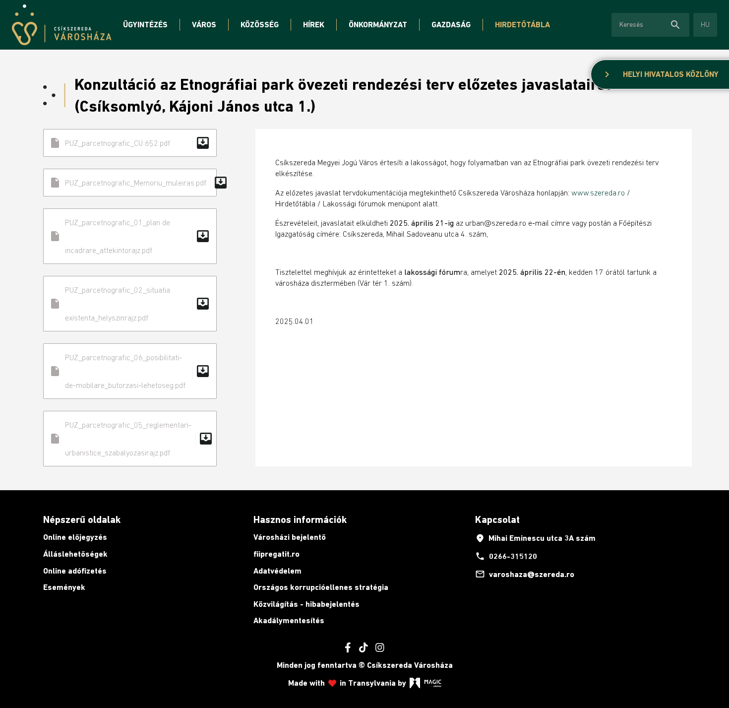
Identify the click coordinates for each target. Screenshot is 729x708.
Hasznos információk (300, 519)
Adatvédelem (277, 571)
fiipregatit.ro (276, 554)
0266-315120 (506, 556)
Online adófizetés (75, 571)
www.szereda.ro (598, 192)
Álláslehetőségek (75, 554)
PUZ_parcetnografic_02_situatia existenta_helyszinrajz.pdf (130, 303)
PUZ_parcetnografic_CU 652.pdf (130, 143)
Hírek (313, 24)
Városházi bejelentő (289, 537)
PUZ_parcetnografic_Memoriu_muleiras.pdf (133, 183)
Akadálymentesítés (288, 620)
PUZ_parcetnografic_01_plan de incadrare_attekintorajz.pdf (130, 236)
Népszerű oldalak (82, 519)
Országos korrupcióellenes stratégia (320, 587)
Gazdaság (451, 24)
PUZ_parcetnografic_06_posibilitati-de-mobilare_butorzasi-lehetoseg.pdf (130, 371)
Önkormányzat (378, 24)
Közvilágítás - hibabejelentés (306, 604)
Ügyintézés (145, 24)
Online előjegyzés (75, 537)
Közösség (260, 24)
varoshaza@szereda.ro (524, 574)
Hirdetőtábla (522, 24)
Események (64, 587)
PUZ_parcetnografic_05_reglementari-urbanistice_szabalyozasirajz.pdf (131, 438)
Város (204, 24)
